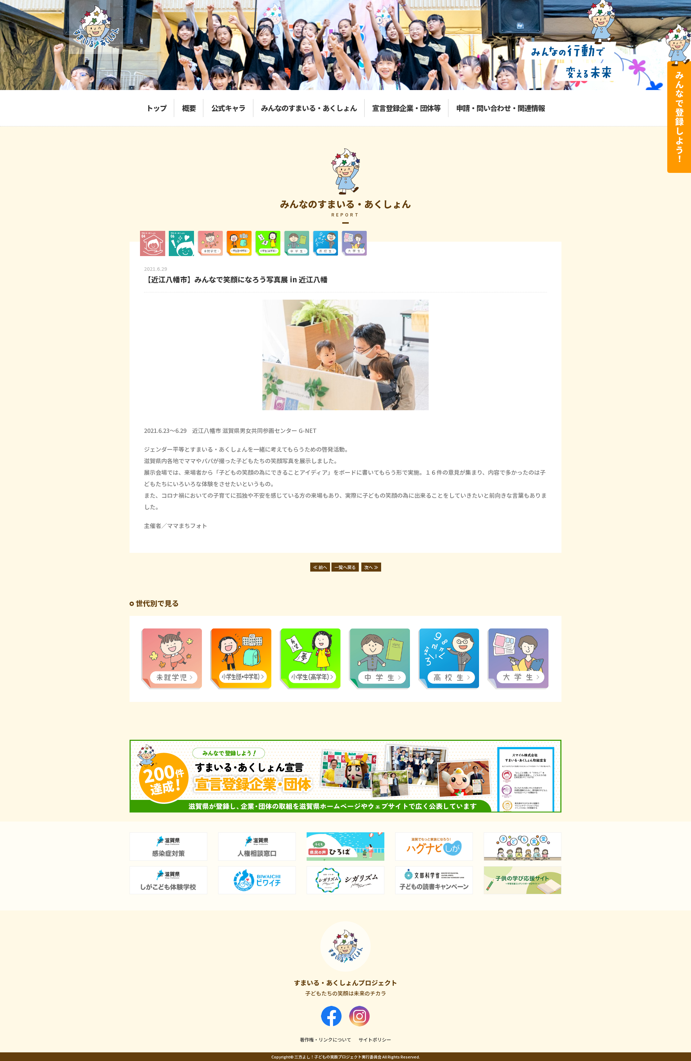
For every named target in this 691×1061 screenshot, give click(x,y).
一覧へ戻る (345, 567)
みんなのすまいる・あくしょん (309, 108)
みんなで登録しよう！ (679, 117)
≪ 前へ (320, 567)
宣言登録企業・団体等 (406, 108)
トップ (156, 108)
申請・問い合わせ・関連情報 (500, 108)
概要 (189, 108)
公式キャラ (228, 108)
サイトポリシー (374, 1039)
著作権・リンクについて (325, 1039)
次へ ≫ (371, 567)
